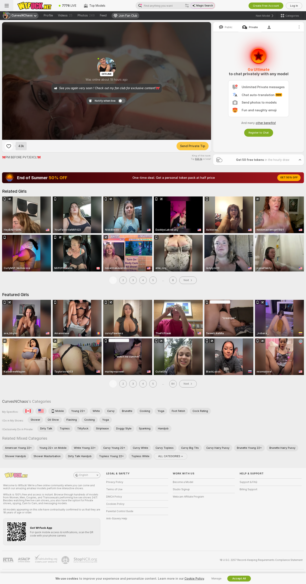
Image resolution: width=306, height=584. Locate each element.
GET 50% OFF (289, 177)
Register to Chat (259, 132)
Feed (103, 15)
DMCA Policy (114, 496)
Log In (294, 5)
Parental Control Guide (119, 511)
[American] (41, 411)
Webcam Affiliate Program (188, 496)
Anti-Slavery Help (116, 518)
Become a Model (183, 482)
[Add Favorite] (9, 146)
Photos (86, 15)
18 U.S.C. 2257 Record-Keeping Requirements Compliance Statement (261, 560)
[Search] (187, 6)
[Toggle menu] (6, 5)
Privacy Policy (114, 482)
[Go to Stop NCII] (85, 560)
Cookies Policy (115, 504)
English (83, 475)
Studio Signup (181, 489)
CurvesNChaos (15, 401)
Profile (48, 15)
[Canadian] (28, 411)
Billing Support (248, 489)
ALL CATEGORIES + (170, 456)
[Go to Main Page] (34, 5)
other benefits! (266, 123)
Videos (65, 15)
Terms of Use (114, 489)
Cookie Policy (194, 578)
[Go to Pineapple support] (65, 560)
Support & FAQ (248, 482)
